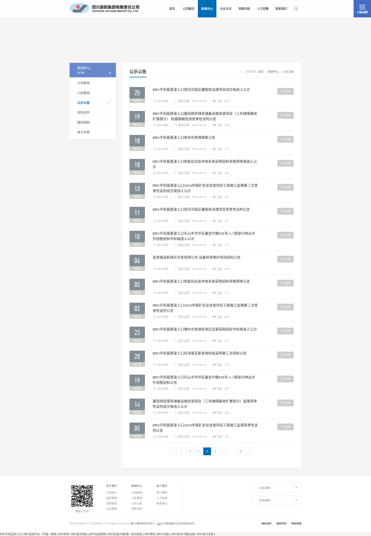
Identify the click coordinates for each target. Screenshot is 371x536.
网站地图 (296, 523)
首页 (261, 71)
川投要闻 (83, 93)
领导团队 (111, 503)
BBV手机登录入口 (10, 534)
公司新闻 (83, 83)
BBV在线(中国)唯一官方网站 (125, 534)
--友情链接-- (264, 500)
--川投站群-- (264, 487)
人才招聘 (162, 497)
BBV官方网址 (79, 534)
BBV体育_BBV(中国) (157, 534)
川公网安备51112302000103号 (177, 523)
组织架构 (111, 497)
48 (240, 451)
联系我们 (162, 503)
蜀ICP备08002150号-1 (142, 523)
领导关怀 (83, 112)
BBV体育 (63, 534)
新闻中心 (273, 71)
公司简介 (111, 492)
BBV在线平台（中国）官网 (40, 534)
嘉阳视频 (83, 122)
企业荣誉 (111, 508)
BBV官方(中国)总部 (183, 534)
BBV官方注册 (205, 534)
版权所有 (282, 523)
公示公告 (93, 102)
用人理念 (162, 492)
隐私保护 (267, 523)
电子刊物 (83, 132)
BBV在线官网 (98, 534)
